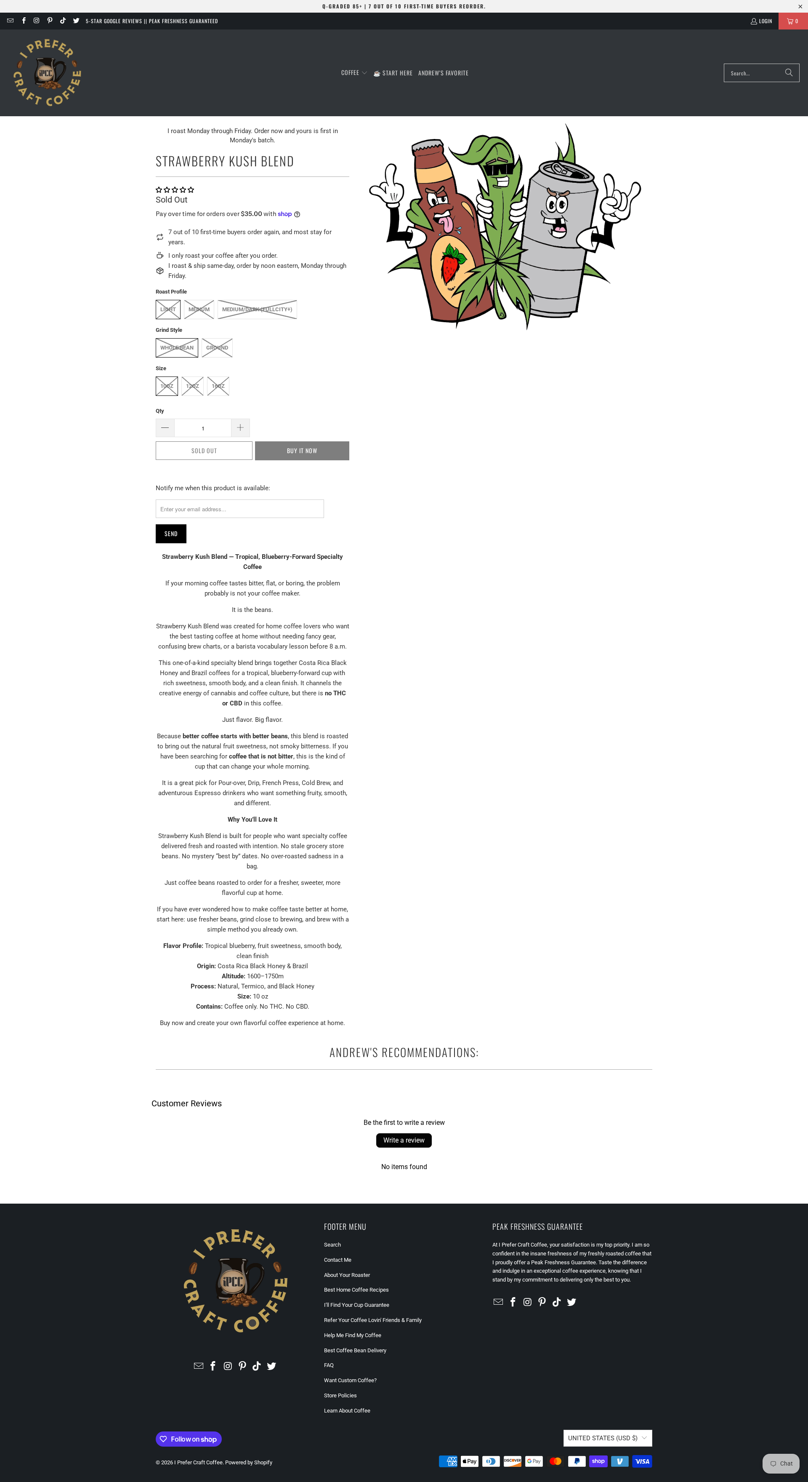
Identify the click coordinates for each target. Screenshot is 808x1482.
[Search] (789, 73)
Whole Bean (177, 347)
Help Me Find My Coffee (352, 1335)
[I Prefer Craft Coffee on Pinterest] (49, 20)
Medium (199, 309)
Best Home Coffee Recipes (356, 1290)
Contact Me (337, 1260)
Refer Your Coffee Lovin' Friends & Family (373, 1320)
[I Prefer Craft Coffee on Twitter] (75, 20)
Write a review (404, 1140)
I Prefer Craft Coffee (198, 1462)
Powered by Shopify (248, 1462)
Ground (217, 347)
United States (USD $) (603, 1438)
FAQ (329, 1365)
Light (168, 309)
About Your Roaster (347, 1275)
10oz (166, 386)
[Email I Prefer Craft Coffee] (9, 20)
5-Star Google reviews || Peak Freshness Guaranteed (152, 20)
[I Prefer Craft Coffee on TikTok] (62, 20)
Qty (160, 411)
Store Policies (340, 1395)
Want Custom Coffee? (350, 1380)
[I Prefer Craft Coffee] (47, 73)
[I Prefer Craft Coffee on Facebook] (23, 20)
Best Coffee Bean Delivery (355, 1350)
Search (332, 1245)
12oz (192, 386)
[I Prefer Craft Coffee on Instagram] (36, 20)
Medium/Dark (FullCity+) (257, 309)
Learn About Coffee (347, 1410)
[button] (354, 72)
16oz (218, 386)
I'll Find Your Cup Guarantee (356, 1305)
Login (765, 20)
